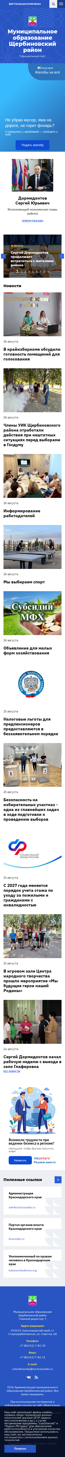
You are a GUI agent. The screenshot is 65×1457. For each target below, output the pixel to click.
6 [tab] (37, 271)
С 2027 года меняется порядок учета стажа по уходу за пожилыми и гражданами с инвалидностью (28, 895)
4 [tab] (29, 271)
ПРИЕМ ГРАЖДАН (32, 221)
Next (61, 256)
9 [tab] (48, 271)
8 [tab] (44, 271)
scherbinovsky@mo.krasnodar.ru (32, 1369)
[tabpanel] (32, 256)
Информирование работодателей (21, 513)
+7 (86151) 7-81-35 (33, 1345)
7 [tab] (40, 271)
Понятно (20, 1448)
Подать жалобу (32, 145)
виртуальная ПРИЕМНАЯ (25, 4)
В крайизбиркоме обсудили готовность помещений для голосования (31, 354)
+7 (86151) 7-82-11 (33, 1357)
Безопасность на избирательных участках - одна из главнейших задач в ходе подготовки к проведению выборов (31, 809)
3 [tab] (25, 271)
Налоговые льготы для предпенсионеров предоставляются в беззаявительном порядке (30, 726)
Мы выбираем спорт (24, 581)
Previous (3, 256)
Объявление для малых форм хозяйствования (27, 650)
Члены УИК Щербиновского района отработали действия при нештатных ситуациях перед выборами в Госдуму (31, 435)
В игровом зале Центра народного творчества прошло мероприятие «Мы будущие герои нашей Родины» (30, 981)
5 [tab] (33, 271)
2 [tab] (21, 271)
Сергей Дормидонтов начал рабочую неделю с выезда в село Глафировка (32, 1061)
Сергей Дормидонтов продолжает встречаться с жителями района (32, 259)
